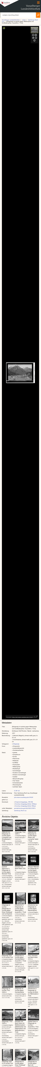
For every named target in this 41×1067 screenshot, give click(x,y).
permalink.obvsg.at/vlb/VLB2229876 (24, 808)
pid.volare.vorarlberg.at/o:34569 (23, 797)
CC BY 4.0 (17, 791)
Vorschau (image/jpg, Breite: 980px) (25, 806)
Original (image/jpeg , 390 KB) (24, 802)
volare (24, 20)
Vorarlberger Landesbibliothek (11, 20)
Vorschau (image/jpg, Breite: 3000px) (26, 804)
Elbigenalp (16, 744)
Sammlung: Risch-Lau (20, 810)
